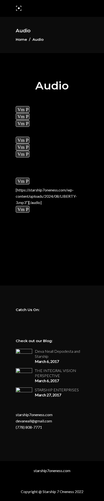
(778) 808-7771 (29, 427)
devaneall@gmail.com (34, 421)
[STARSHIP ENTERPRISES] (24, 391)
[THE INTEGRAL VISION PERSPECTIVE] (24, 374)
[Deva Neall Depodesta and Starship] (24, 353)
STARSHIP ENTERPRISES (57, 389)
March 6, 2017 (47, 361)
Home (21, 39)
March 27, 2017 (48, 395)
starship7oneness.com (34, 414)
